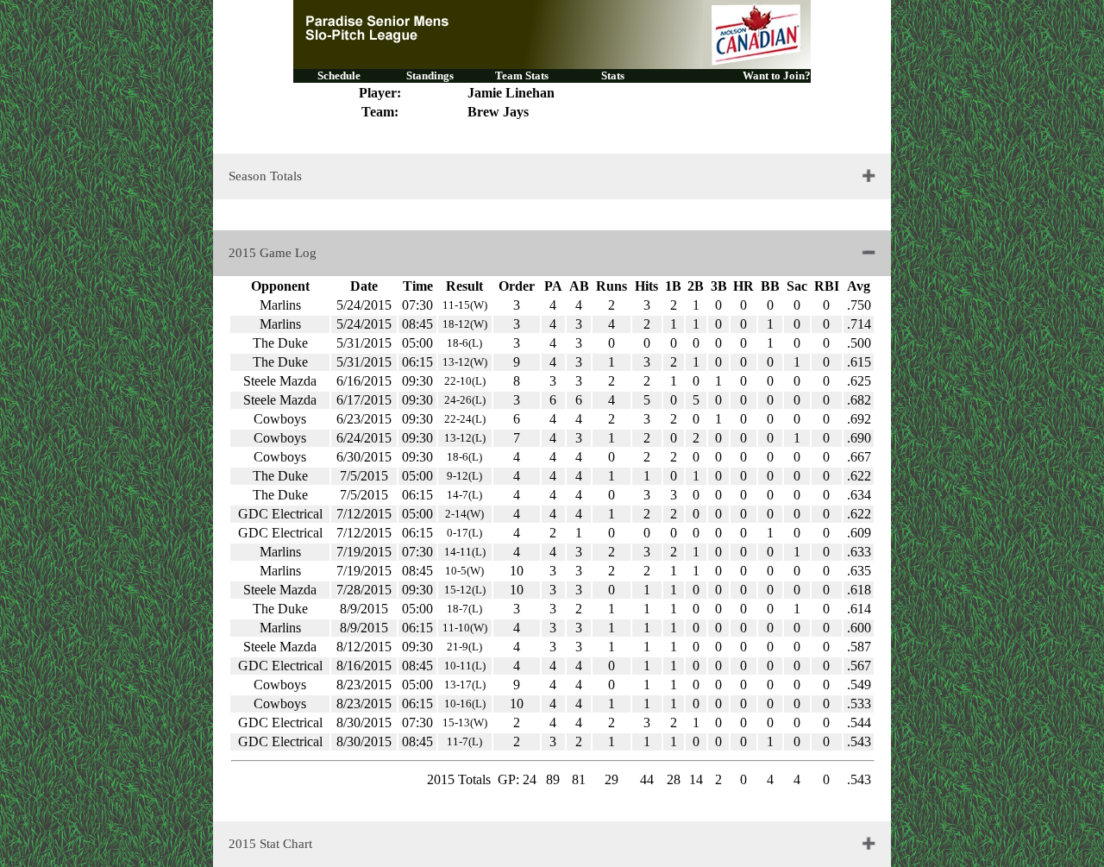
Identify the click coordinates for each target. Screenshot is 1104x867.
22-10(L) (465, 380)
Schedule (339, 75)
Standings (430, 75)
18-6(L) (464, 342)
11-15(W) (464, 304)
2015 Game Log (273, 253)
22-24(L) (465, 418)
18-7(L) (464, 608)
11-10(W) (464, 627)
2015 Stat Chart (270, 844)
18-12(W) (464, 323)
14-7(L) (464, 494)
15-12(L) (465, 589)
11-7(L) (464, 741)
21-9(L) (464, 646)
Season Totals (265, 176)
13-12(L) (465, 437)
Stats (612, 75)
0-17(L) (464, 532)
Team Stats (522, 75)
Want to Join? (777, 75)
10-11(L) (465, 665)
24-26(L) (465, 399)
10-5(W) (464, 570)
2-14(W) (464, 513)
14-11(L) (465, 551)
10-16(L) (465, 703)
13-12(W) (464, 361)
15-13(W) (464, 722)
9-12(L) (464, 475)
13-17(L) (465, 684)
